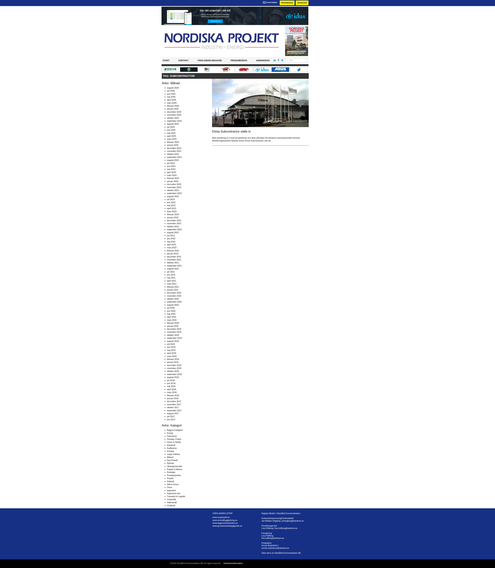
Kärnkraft (171, 445)
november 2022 (174, 223)
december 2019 (174, 329)
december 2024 (174, 148)
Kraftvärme (172, 448)
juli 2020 (171, 308)
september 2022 (174, 229)
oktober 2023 (173, 190)
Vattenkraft (172, 502)
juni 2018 (171, 383)
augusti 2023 (173, 196)
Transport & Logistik (176, 496)
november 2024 (174, 151)
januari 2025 (172, 145)
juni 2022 (171, 238)
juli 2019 (171, 344)
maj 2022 (171, 242)
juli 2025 (171, 127)
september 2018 (174, 374)
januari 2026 (172, 109)
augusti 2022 (173, 232)
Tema (169, 487)
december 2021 (174, 257)
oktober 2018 (173, 371)
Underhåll (171, 499)
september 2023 (174, 193)
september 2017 (174, 410)
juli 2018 (171, 380)
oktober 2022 (173, 226)
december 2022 (174, 220)
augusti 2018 (173, 377)
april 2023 (171, 208)
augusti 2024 (173, 160)
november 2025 (174, 115)
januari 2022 (172, 254)
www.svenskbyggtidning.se (224, 520)
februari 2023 (173, 214)
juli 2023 (171, 199)
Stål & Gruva (173, 484)
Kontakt (183, 60)
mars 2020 (172, 320)
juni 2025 (171, 130)
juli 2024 (171, 163)
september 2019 (174, 338)
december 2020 (174, 293)
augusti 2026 (173, 88)
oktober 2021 (173, 263)
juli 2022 (171, 235)
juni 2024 (171, 166)
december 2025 (174, 112)
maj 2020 (171, 314)
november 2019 (174, 332)
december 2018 (174, 365)
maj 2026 (171, 97)
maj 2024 (171, 169)
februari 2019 (173, 359)
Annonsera (302, 3)
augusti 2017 (173, 413)
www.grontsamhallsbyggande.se (227, 526)
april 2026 (171, 100)
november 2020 (174, 296)
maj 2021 (171, 278)
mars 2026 (172, 103)
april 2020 (171, 317)
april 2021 (171, 281)
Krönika (170, 451)
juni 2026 (171, 94)
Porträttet (171, 472)
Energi (170, 433)
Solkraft (170, 481)
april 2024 (171, 172)
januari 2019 (172, 362)
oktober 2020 (173, 299)
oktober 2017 (173, 407)
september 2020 (174, 302)
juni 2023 (171, 202)
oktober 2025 (173, 118)
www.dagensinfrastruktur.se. (225, 523)
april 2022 (171, 245)
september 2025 (174, 121)
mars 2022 (172, 247)
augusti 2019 (173, 341)
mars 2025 (172, 139)
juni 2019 (171, 347)
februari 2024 (173, 178)
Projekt (170, 478)
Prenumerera (287, 3)
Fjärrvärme (172, 436)
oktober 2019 (173, 335)
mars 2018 (172, 392)
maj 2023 (171, 205)
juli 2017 (171, 416)
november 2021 (174, 260)
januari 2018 (172, 398)
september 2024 (174, 157)
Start (166, 60)
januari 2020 (172, 326)
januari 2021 (172, 290)
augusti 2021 (173, 269)
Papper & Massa (174, 469)
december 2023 (174, 184)
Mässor (170, 457)
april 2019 (171, 353)
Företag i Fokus (174, 439)
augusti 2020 (173, 305)
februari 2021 (173, 287)
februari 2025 (173, 142)
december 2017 (174, 401)
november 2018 (174, 368)
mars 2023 (172, 211)
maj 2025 (171, 133)
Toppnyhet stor (173, 493)
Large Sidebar (173, 454)
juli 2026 (171, 91)
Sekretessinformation (233, 563)
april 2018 (171, 389)
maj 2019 (171, 350)
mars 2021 (172, 284)
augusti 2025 (173, 124)
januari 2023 (172, 217)
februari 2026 (173, 106)
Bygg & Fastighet (175, 430)
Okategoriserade (174, 466)
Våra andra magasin (209, 60)
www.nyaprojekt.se (221, 517)
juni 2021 (171, 275)
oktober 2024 (173, 154)
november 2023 (174, 187)
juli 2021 (171, 272)
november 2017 (174, 404)
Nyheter (170, 463)
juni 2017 (171, 419)
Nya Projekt (172, 460)
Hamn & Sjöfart (174, 442)
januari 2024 (172, 181)
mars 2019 (172, 356)
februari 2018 (173, 395)
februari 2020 (173, 323)
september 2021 (174, 266)
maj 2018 (171, 386)
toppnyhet (171, 490)
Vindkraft (171, 505)
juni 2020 (171, 311)
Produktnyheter (174, 475)
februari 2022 (173, 251)
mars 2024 (172, 175)
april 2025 (171, 136)
